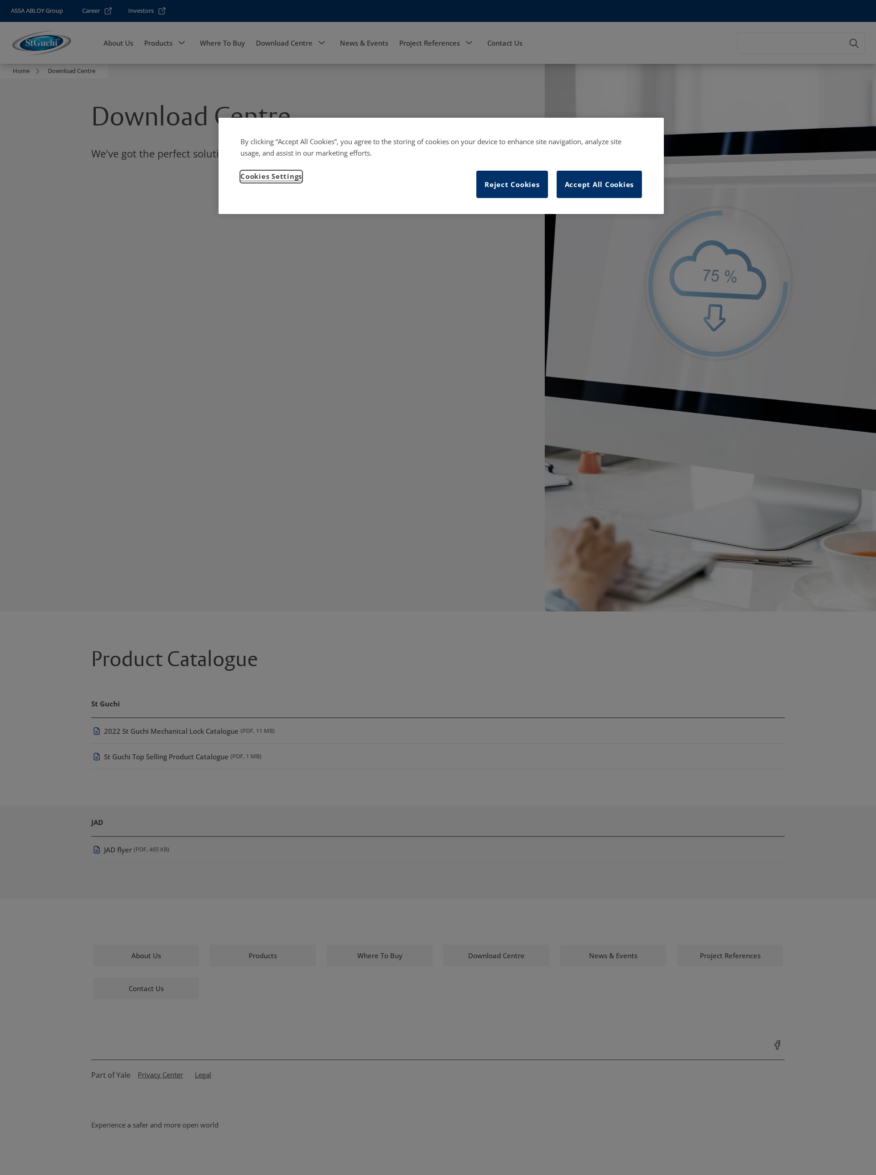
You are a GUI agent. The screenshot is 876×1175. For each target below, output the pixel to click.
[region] (441, 166)
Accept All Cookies (599, 184)
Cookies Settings (271, 176)
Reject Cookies (512, 184)
